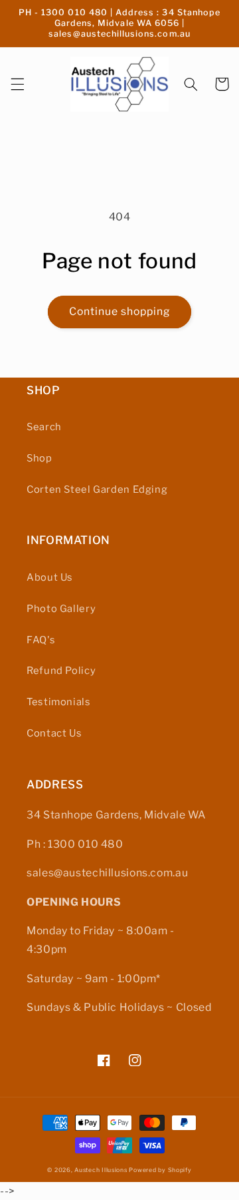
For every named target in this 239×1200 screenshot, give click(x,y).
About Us (50, 577)
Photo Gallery (61, 609)
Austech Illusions (100, 1170)
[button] (17, 84)
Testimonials (59, 702)
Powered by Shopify (160, 1170)
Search (44, 427)
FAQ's (41, 640)
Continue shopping (120, 311)
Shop (39, 458)
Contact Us (54, 733)
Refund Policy (61, 671)
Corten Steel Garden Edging (97, 489)
